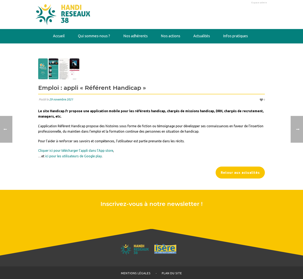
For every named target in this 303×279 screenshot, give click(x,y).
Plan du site (172, 273)
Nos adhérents (135, 36)
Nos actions (170, 36)
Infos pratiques (235, 36)
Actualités (201, 36)
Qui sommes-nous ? (94, 36)
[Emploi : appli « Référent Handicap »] (151, 69)
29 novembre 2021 (61, 99)
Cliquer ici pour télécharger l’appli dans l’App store (75, 150)
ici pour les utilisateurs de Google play (73, 156)
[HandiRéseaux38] (63, 14)
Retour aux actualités (240, 172)
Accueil (59, 36)
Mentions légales (136, 273)
